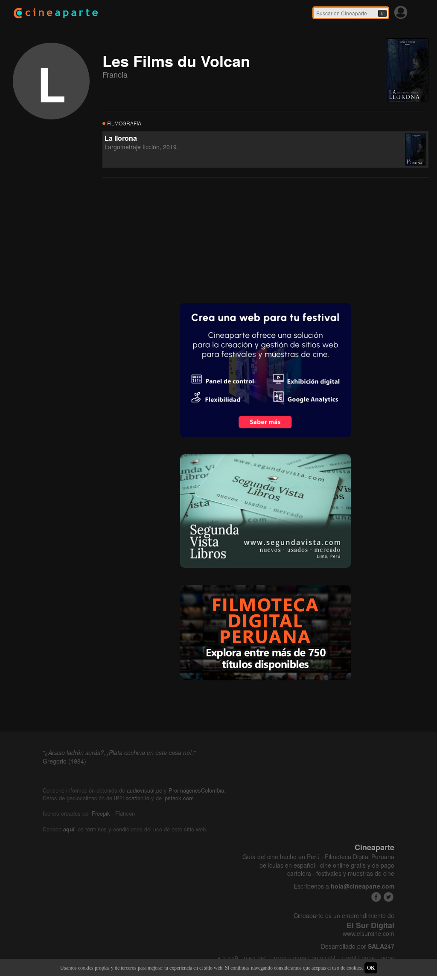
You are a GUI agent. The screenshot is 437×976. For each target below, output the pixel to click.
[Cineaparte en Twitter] (388, 897)
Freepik (101, 813)
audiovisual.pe (144, 790)
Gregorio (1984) (64, 761)
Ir (382, 14)
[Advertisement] (166, 239)
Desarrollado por (357, 946)
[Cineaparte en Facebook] (376, 897)
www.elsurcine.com (368, 934)
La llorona (121, 138)
